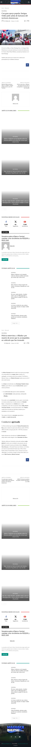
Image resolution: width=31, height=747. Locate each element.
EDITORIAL (5, 232)
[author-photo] (6, 246)
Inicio (3, 8)
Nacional (7, 8)
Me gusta (6, 221)
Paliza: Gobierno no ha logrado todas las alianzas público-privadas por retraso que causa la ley (15, 140)
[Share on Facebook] (27, 66)
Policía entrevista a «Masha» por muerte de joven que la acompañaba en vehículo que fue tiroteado (23, 86)
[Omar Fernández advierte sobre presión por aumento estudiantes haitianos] (6, 316)
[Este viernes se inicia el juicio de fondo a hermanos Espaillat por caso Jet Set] (15, 159)
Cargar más (15, 323)
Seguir (15, 221)
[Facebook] (11, 736)
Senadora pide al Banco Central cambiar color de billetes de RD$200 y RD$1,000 (15, 238)
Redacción (8, 21)
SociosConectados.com (23, 743)
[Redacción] (3, 21)
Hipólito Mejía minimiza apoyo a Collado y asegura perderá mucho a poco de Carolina (7, 86)
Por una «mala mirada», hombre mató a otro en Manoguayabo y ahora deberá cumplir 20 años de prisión (15, 202)
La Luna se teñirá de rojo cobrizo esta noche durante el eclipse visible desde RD (20, 307)
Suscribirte (25, 221)
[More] (23, 26)
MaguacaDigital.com (6, 743)
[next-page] (5, 209)
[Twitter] (15, 736)
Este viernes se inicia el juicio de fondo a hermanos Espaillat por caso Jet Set (20, 286)
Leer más (5, 259)
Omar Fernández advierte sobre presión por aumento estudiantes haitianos (19, 317)
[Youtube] (19, 736)
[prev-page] (3, 209)
